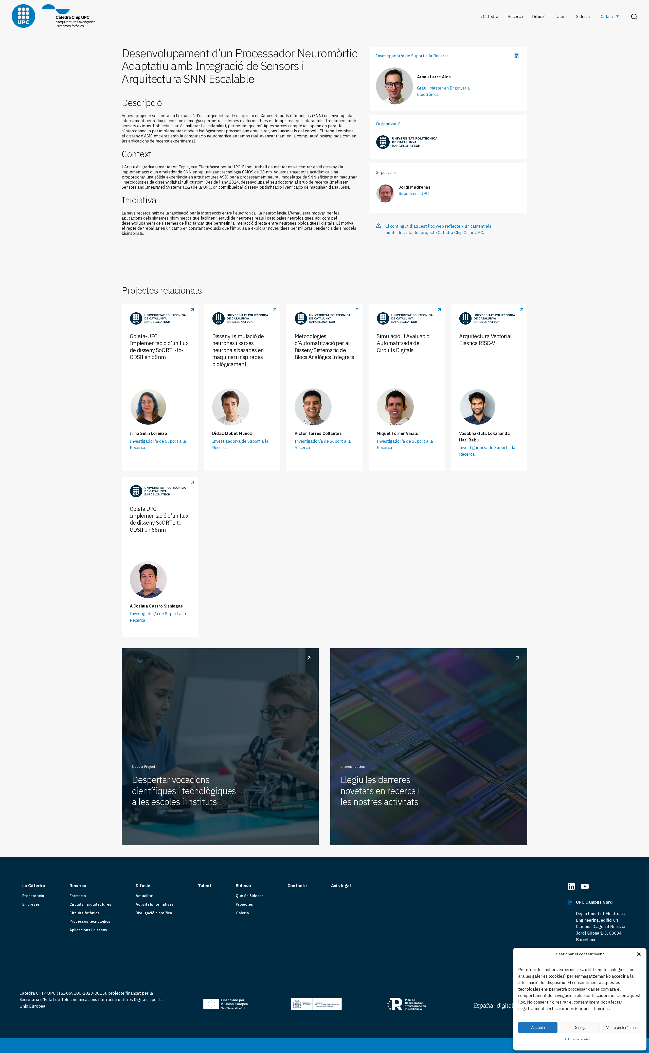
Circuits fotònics (84, 913)
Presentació (33, 895)
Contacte (297, 885)
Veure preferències (621, 1027)
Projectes (244, 904)
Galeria (242, 913)
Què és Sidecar (249, 895)
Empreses (31, 904)
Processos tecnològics (89, 921)
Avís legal (341, 885)
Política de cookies (577, 1039)
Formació (77, 895)
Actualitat (145, 895)
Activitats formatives (155, 904)
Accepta (538, 1027)
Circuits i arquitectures (90, 904)
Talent (561, 16)
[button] (638, 954)
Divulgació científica (154, 913)
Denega (579, 1027)
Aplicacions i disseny (88, 929)
